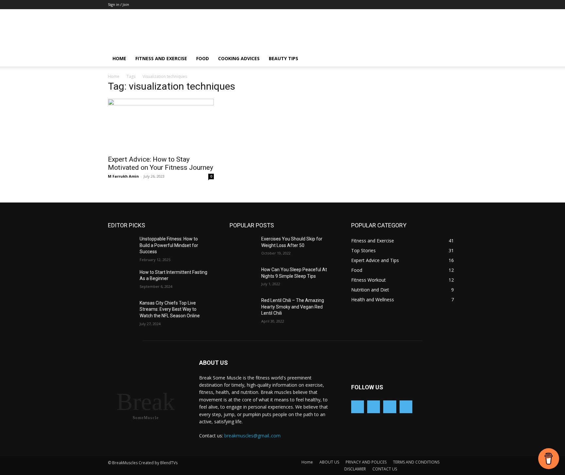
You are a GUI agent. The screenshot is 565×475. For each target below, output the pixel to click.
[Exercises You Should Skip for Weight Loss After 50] (245, 247)
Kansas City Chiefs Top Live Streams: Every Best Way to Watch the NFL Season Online (170, 309)
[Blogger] (357, 406)
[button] (449, 59)
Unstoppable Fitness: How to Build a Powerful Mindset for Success (169, 245)
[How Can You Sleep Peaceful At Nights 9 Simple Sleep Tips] (245, 278)
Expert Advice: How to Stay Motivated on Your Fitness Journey (160, 163)
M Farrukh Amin (123, 176)
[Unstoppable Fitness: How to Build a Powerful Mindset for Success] (124, 247)
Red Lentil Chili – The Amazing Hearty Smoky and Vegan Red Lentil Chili (292, 307)
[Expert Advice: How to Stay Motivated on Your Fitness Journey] (161, 125)
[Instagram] (389, 406)
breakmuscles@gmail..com (252, 435)
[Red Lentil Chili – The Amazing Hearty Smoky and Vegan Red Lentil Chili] (245, 308)
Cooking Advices (239, 58)
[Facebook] (373, 406)
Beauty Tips (283, 58)
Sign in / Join (118, 4)
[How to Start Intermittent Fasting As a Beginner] (124, 280)
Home (119, 58)
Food (202, 58)
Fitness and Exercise (161, 58)
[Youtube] (406, 406)
